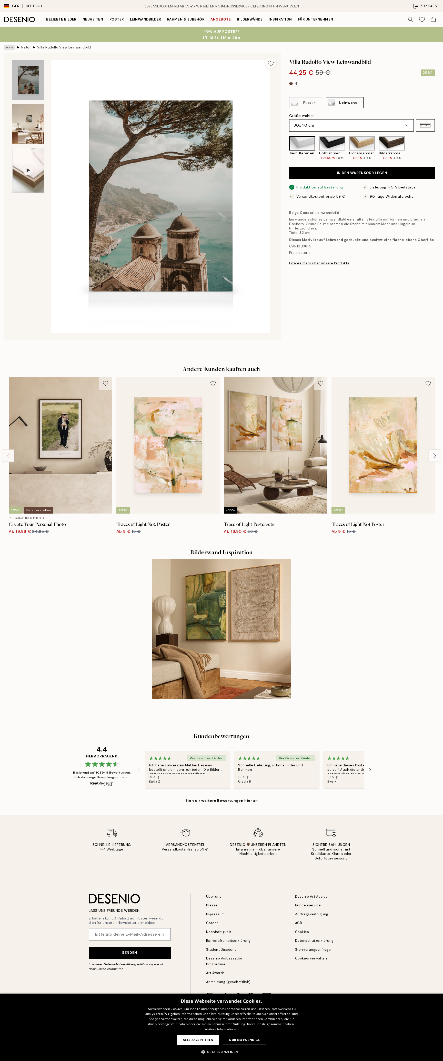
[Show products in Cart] (433, 19)
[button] (425, 125)
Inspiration (280, 19)
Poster (116, 19)
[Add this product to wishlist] (271, 63)
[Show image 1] (28, 80)
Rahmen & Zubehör (185, 19)
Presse (212, 905)
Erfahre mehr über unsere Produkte (319, 263)
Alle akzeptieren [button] (198, 1040)
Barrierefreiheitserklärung (228, 940)
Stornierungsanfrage (313, 949)
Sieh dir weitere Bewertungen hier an (221, 800)
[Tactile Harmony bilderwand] (221, 629)
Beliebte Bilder (61, 19)
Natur (26, 47)
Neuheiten (93, 19)
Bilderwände (250, 19)
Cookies (302, 932)
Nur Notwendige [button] (244, 1040)
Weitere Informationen (221, 1029)
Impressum (215, 914)
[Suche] (410, 19)
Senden (129, 952)
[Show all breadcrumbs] (9, 47)
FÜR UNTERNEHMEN (315, 19)
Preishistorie (300, 253)
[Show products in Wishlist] (422, 19)
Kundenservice (308, 905)
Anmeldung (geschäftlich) (228, 982)
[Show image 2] (28, 124)
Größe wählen (302, 115)
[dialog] (221, 1027)
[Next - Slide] (439, 148)
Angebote (220, 19)
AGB (298, 923)
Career (212, 923)
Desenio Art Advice (311, 896)
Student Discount (221, 949)
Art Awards (215, 973)
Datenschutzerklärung (120, 964)
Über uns (214, 896)
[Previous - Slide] (285, 148)
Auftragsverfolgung (311, 914)
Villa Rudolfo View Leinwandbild (64, 47)
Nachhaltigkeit (218, 932)
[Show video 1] (28, 170)
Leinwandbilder (145, 19)
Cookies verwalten (311, 958)
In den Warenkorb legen (362, 173)
